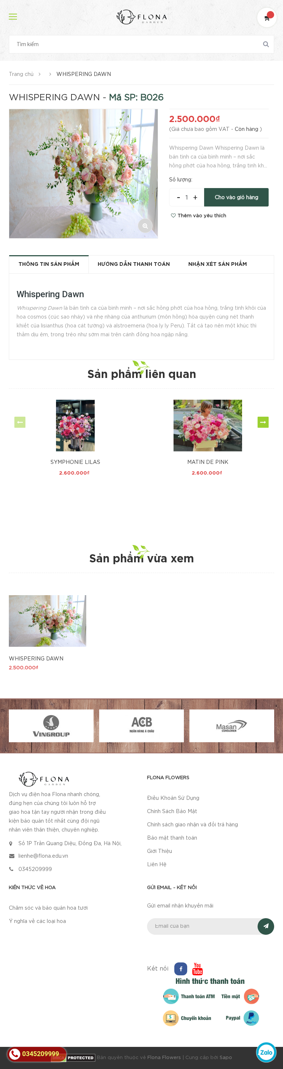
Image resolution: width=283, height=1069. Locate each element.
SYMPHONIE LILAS (75, 462)
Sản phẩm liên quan (141, 375)
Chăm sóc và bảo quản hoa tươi (48, 908)
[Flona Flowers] (44, 779)
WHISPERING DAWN (36, 659)
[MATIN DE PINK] (208, 425)
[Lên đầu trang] (268, 1034)
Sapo (226, 1058)
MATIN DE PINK (207, 462)
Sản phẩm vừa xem (141, 559)
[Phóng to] (145, 225)
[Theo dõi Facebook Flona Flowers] (180, 968)
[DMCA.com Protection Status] (74, 1058)
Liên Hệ (157, 865)
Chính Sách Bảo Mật (172, 811)
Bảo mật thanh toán (172, 838)
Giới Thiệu (159, 851)
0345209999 (35, 869)
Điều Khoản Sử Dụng (173, 798)
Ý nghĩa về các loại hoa (37, 921)
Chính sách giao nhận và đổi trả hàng (192, 825)
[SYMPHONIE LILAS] (75, 425)
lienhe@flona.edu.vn (43, 856)
